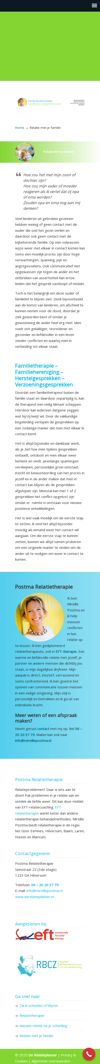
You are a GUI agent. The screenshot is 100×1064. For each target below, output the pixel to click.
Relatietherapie (32, 1015)
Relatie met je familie (36, 1035)
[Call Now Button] (89, 1054)
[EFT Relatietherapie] (42, 939)
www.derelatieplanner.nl (34, 896)
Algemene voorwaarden (51, 1060)
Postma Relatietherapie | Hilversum (50, 99)
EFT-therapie (66, 651)
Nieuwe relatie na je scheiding (43, 1025)
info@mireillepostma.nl (45, 890)
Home (19, 128)
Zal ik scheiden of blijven (39, 1005)
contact (43, 728)
